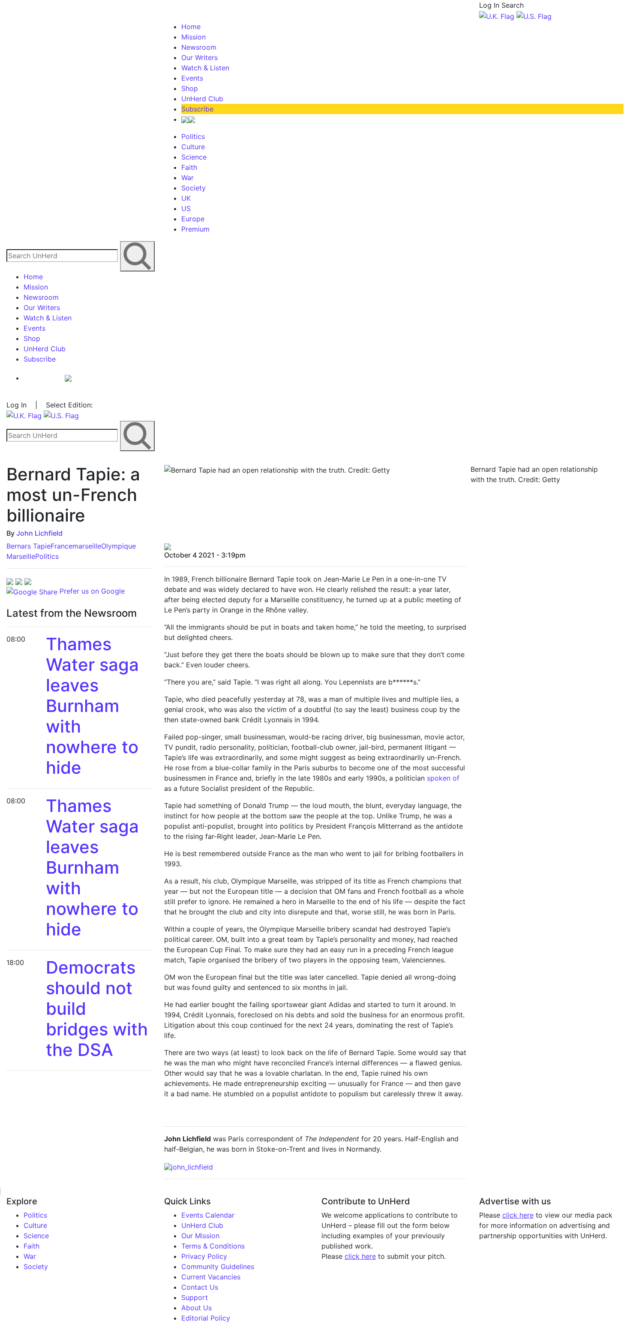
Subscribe (197, 109)
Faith (189, 167)
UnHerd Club (202, 98)
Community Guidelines (217, 1266)
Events (192, 78)
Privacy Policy (204, 1256)
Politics (193, 136)
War (187, 177)
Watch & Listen (205, 67)
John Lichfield (39, 533)
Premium (195, 229)
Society (193, 188)
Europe (192, 218)
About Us (196, 1307)
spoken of (443, 778)
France (61, 546)
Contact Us (199, 1287)
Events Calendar (207, 1215)
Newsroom (198, 47)
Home (191, 26)
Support (194, 1297)
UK (186, 198)
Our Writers (199, 57)
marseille (86, 546)
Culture (193, 146)
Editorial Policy (205, 1318)
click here (360, 1256)
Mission (193, 37)
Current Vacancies (210, 1277)
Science (194, 157)
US (186, 208)
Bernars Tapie (28, 546)
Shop (189, 88)
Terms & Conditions (213, 1246)
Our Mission (200, 1235)
